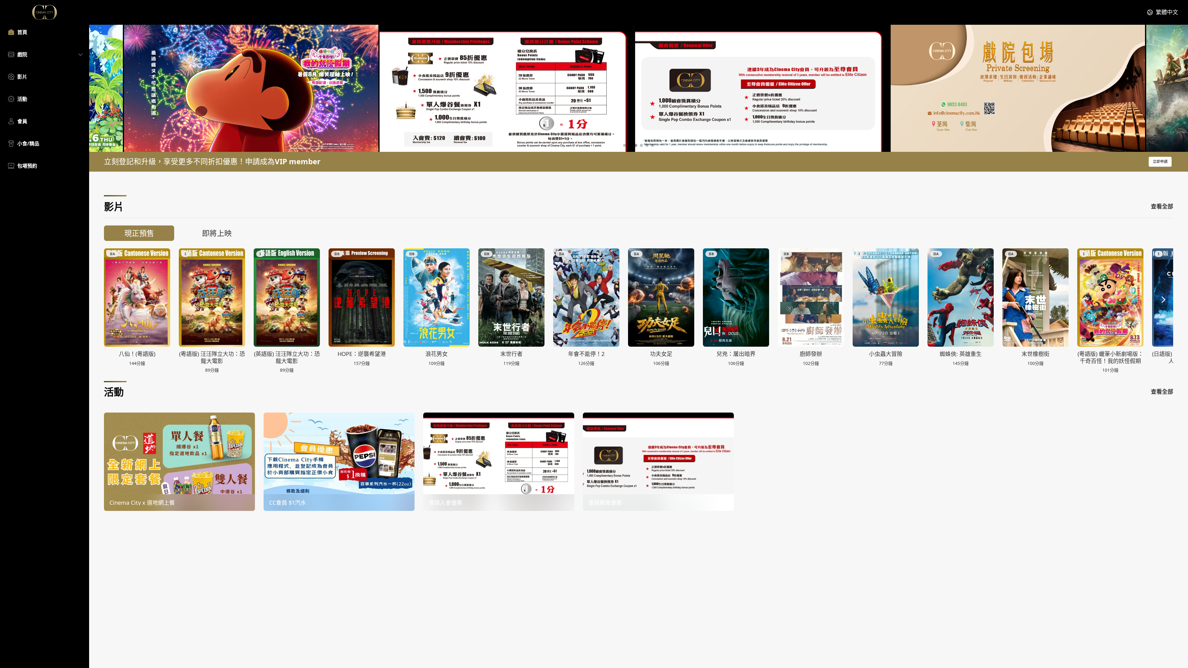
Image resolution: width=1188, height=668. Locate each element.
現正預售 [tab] (139, 233)
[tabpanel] (638, 310)
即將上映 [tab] (217, 233)
